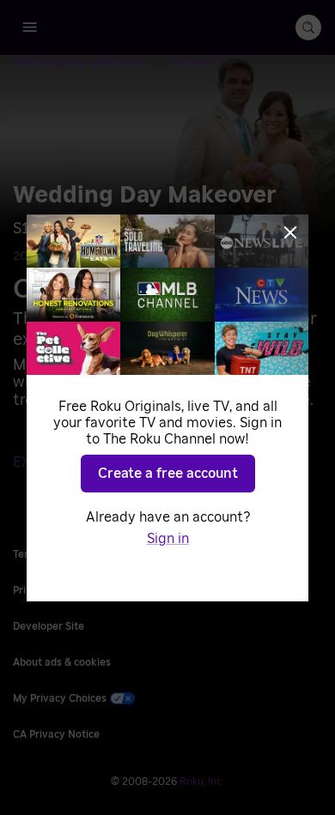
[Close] (290, 232)
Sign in (168, 539)
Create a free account (168, 473)
